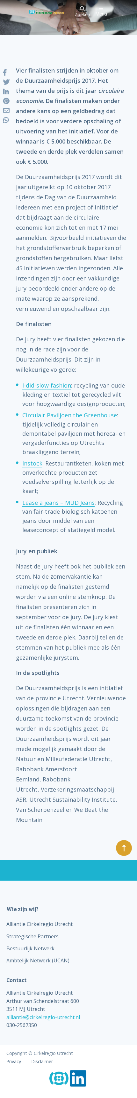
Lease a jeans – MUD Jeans (58, 502)
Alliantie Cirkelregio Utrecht (39, 924)
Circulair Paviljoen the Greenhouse (69, 415)
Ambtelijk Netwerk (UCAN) (37, 960)
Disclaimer (42, 1061)
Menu (101, 13)
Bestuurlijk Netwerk (30, 948)
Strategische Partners (32, 936)
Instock (32, 463)
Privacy (13, 1061)
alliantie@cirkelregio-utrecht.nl (43, 1017)
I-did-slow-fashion (46, 385)
